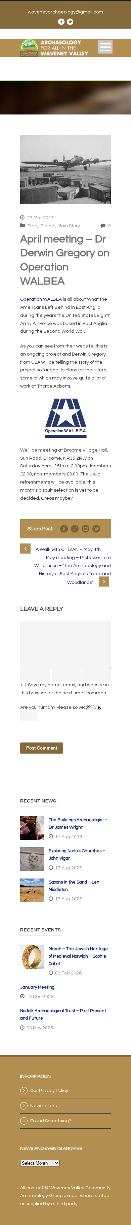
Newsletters (43, 1105)
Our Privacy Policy (49, 1090)
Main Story (68, 226)
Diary (33, 226)
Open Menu (105, 47)
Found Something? (50, 1121)
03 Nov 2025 (40, 1028)
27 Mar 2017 (40, 218)
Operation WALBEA (41, 299)
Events (48, 226)
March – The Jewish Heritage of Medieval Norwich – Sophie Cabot (78, 956)
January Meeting (37, 987)
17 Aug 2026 (68, 836)
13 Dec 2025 (40, 996)
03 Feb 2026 (68, 973)
